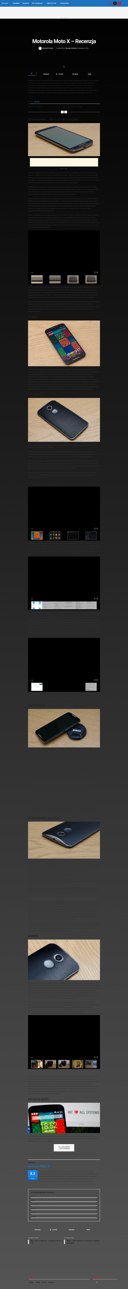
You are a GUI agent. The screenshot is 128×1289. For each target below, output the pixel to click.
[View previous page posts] (62, 112)
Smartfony (74, 48)
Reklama (38, 1282)
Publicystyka (51, 3)
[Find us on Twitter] (115, 3)
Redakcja (31, 1282)
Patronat (44, 1282)
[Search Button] (126, 3)
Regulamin (51, 1282)
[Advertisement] (64, 11)
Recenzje (25, 3)
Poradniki (16, 3)
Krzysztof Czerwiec (48, 48)
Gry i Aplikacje (37, 3)
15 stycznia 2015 (60, 48)
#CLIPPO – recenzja (34, 106)
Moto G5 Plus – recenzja (74, 106)
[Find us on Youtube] (119, 3)
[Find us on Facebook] (110, 3)
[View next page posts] (65, 112)
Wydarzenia (64, 3)
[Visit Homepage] (4, 3)
